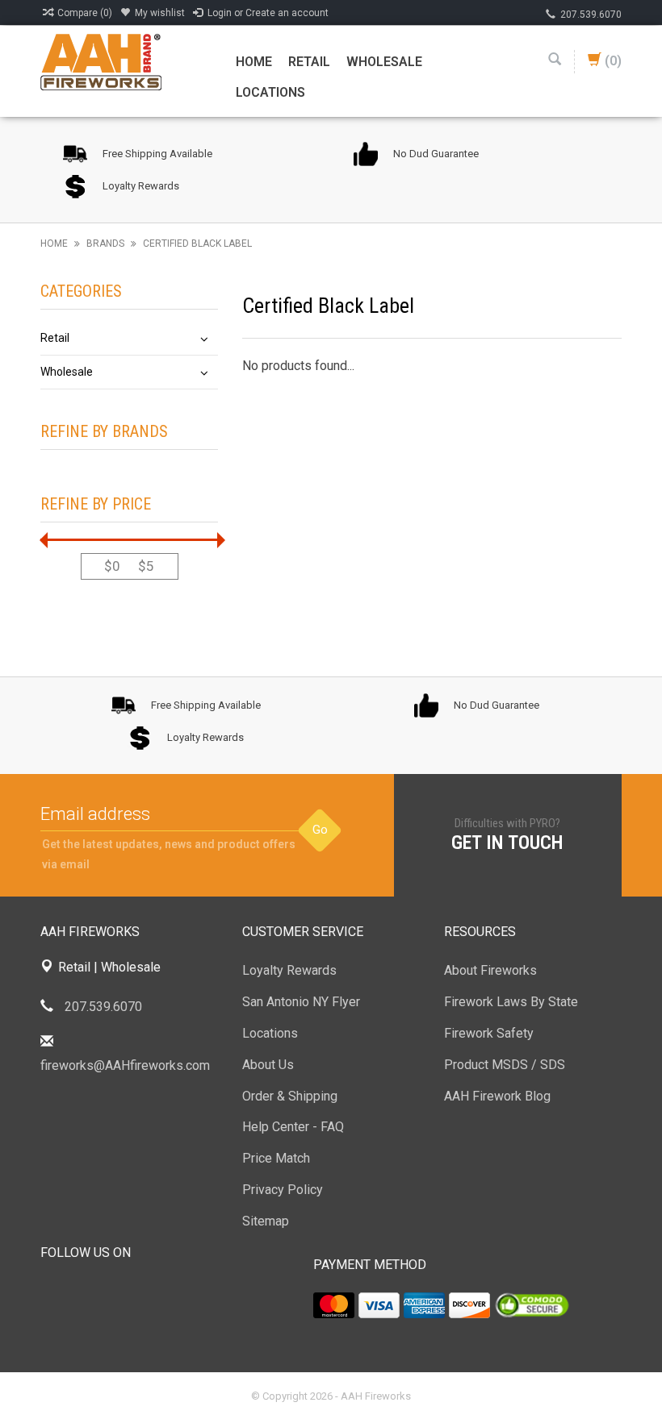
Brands (105, 243)
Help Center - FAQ (293, 1126)
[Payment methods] (333, 1305)
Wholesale (384, 61)
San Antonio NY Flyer (301, 1001)
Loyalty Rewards (289, 970)
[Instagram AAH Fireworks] (140, 1293)
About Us (268, 1064)
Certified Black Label (197, 243)
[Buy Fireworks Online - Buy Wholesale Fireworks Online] (100, 61)
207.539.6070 (591, 14)
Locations (270, 92)
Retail (309, 61)
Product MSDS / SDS (504, 1064)
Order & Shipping (289, 1096)
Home (254, 61)
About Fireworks (490, 970)
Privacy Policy (282, 1189)
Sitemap (265, 1221)
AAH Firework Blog (497, 1096)
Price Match (276, 1158)
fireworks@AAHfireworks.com (125, 1065)
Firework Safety (489, 1033)
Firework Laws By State (511, 1001)
